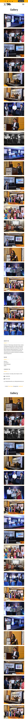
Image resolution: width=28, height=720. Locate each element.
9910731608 (7, 378)
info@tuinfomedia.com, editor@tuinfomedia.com (14, 381)
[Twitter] (8, 1)
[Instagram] (10, 1)
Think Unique (10, 386)
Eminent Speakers (7, 364)
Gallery (5, 365)
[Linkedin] (12, 1)
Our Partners (6, 362)
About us (5, 361)
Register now (21, 1)
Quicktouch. (21, 386)
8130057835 (7, 376)
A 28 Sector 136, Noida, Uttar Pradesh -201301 (13, 373)
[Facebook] (5, 1)
